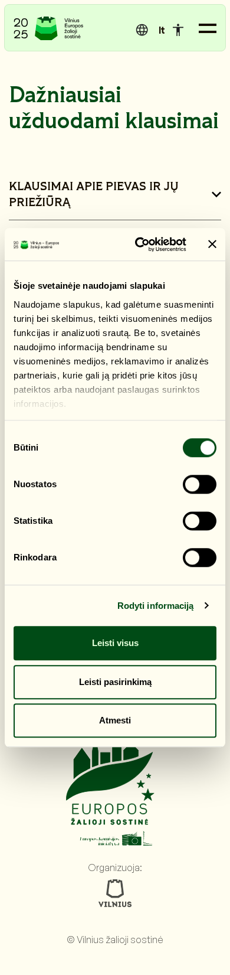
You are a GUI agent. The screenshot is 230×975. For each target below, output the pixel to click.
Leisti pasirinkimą (115, 682)
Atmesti (115, 720)
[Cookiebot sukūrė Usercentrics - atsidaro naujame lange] (139, 244)
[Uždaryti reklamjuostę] (212, 244)
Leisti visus (115, 643)
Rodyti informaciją (155, 606)
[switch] (199, 484)
